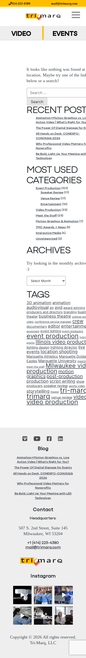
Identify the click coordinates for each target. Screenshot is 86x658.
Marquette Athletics (42, 356)
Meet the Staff (46, 215)
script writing (62, 381)
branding (70, 312)
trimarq (38, 396)
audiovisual (38, 307)
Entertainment (51, 204)
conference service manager (53, 321)
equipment (33, 331)
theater (54, 391)
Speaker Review (52, 192)
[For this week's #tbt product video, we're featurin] (22, 595)
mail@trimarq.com (64, 3)
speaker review (55, 386)
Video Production (48, 209)
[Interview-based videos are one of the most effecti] (63, 616)
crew (77, 321)
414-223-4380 (21, 3)
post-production (65, 376)
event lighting (50, 331)
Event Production (48, 188)
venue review (61, 397)
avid (58, 307)
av (52, 307)
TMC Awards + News (51, 227)
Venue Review (50, 198)
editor (54, 326)
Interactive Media (48, 233)
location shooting (59, 351)
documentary (37, 326)
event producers (72, 331)
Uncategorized (46, 238)
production (37, 381)
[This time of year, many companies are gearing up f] (43, 616)
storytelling (38, 391)
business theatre (55, 316)
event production (53, 336)
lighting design (38, 347)
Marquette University (57, 360)
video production (52, 402)
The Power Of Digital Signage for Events (43, 467)
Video (21, 34)
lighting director (63, 347)
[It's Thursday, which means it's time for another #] (63, 595)
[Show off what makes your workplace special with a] (22, 616)
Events (65, 34)
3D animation (39, 302)
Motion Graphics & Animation (57, 221)
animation (61, 302)
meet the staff (36, 366)
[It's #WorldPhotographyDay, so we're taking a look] (43, 595)
